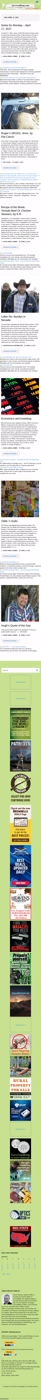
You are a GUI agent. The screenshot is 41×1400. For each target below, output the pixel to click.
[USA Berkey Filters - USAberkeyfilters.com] (20, 1066)
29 (35, 1268)
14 (29, 1264)
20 (24, 1266)
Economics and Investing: (16, 418)
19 (18, 1266)
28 (29, 1268)
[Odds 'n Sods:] (20, 499)
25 (13, 1268)
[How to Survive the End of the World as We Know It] (20, 723)
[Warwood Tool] (20, 1192)
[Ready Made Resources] (20, 968)
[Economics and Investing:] (20, 396)
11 (13, 1264)
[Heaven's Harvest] (20, 904)
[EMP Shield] (20, 1110)
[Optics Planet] (20, 1214)
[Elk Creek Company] (20, 788)
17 (7, 1266)
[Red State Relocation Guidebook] (20, 1236)
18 (13, 1266)
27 (24, 1268)
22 (35, 1266)
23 (2, 1268)
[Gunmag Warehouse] (20, 936)
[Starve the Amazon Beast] (20, 1044)
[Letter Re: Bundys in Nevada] (20, 294)
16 (2, 1266)
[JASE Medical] (20, 1170)
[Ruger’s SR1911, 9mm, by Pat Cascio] (20, 111)
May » (9, 1274)
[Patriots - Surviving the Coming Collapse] (20, 756)
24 (7, 1268)
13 (24, 1264)
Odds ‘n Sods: (9, 521)
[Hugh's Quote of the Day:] (20, 603)
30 (2, 1270)
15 (35, 1264)
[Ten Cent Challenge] (20, 1148)
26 (18, 1268)
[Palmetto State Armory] (20, 866)
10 (7, 1264)
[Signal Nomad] (20, 1001)
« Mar (3, 1274)
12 (18, 1264)
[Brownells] (20, 824)
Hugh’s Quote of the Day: (16, 625)
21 (29, 1266)
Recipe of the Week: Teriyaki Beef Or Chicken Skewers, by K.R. (16, 211)
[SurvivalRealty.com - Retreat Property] (20, 1088)
